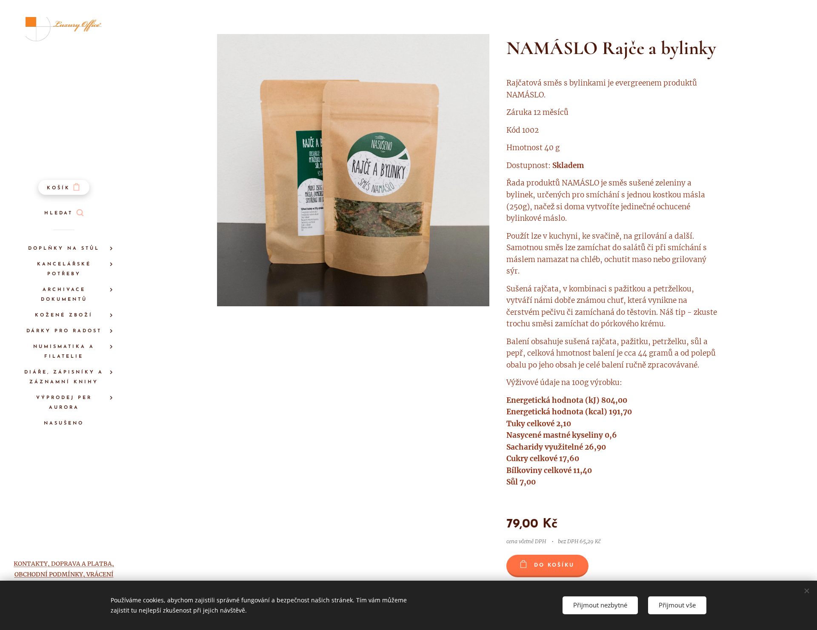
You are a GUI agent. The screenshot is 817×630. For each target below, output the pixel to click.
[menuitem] (64, 249)
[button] (64, 213)
